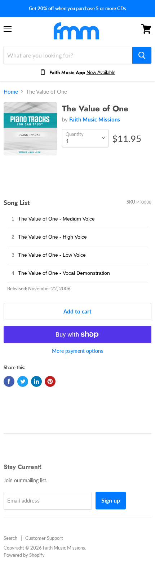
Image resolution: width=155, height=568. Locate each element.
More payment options (77, 351)
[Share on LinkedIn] (36, 381)
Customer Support (44, 538)
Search (10, 538)
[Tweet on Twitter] (22, 381)
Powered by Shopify (24, 555)
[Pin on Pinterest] (50, 381)
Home (11, 92)
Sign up (110, 500)
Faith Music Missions (94, 119)
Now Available (101, 72)
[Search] (141, 55)
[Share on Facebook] (9, 381)
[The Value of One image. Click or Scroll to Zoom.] (30, 132)
